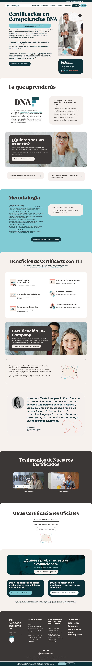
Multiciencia (20, 205)
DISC (76, 601)
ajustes (52, 664)
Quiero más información (23, 159)
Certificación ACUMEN (55, 637)
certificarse (34, 367)
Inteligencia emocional (31, 602)
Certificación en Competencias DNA (54, 635)
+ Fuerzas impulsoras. (48, 601)
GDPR (59, 659)
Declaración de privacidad (37, 659)
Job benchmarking (34, 637)
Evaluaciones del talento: (68, 601)
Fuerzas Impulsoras (21, 602)
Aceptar (62, 663)
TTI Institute (76, 5)
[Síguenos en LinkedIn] (45, 651)
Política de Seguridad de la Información (49, 659)
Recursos (60, 5)
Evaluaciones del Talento (20, 593)
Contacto (83, 5)
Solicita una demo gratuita (46, 572)
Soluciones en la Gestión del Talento (64, 593)
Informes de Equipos (35, 635)
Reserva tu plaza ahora (19, 64)
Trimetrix (31, 641)
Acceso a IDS (77, 1)
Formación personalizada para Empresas (26, 346)
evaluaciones (44, 371)
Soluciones (52, 5)
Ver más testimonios (28, 491)
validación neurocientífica (28, 219)
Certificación (44, 5)
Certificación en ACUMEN (46, 529)
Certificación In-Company (52, 640)
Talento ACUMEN (52, 602)
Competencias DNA (42, 602)
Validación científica (56, 267)
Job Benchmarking (71, 602)
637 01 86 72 (11, 0)
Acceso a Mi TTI (69, 1)
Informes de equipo (61, 602)
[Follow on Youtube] (49, 651)
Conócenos (67, 5)
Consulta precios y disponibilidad (46, 239)
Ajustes (70, 663)
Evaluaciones (35, 5)
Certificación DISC (38, 601)
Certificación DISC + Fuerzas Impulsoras (46, 519)
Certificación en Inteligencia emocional (46, 524)
